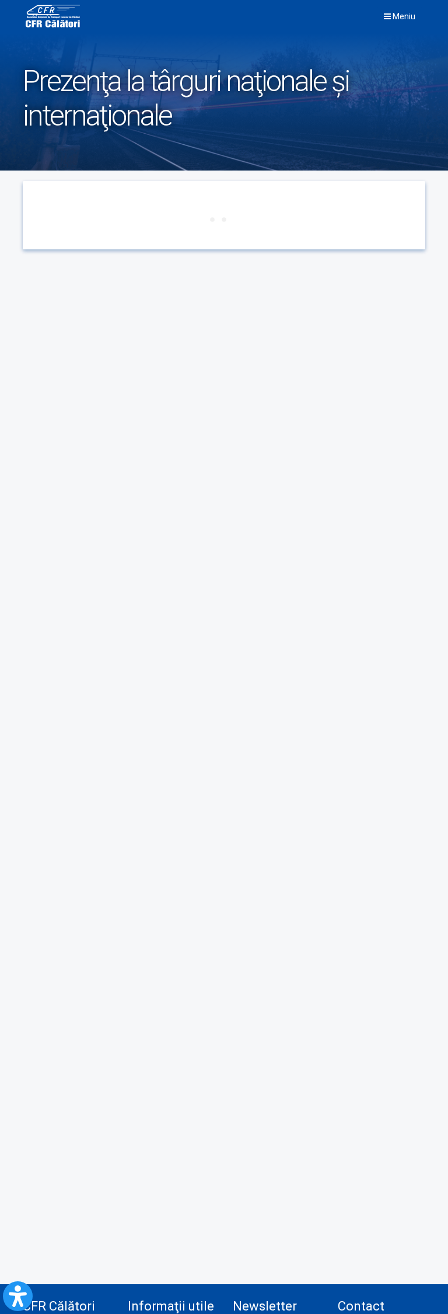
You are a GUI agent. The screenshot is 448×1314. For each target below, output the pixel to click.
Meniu (403, 16)
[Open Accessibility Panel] (18, 1296)
